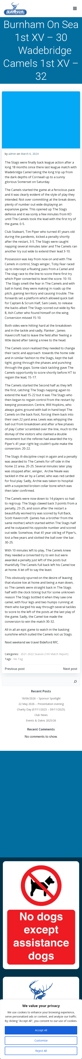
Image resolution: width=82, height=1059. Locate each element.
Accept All (41, 1030)
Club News (41, 715)
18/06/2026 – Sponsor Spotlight (41, 698)
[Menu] (75, 8)
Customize (41, 1040)
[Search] (75, 681)
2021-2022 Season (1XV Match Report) (44, 654)
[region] (41, 1029)
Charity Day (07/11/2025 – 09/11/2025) (41, 709)
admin (12, 154)
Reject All (41, 1051)
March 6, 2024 (30, 154)
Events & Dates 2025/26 (41, 720)
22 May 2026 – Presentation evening (41, 704)
